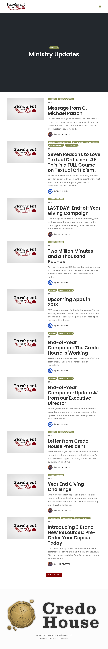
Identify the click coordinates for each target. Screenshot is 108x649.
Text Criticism (71, 145)
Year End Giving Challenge (66, 487)
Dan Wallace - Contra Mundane (85, 142)
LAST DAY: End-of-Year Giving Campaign (74, 210)
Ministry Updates (66, 99)
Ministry (52, 99)
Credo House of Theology (59, 142)
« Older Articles (54, 575)
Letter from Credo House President (68, 444)
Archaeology (67, 518)
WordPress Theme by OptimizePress (54, 638)
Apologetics (54, 518)
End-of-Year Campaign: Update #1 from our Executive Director (73, 395)
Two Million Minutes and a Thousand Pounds (70, 256)
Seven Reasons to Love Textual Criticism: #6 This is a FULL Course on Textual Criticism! (74, 162)
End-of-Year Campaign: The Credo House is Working (73, 347)
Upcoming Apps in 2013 (69, 302)
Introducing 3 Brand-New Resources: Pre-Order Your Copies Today (72, 535)
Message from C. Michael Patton (67, 111)
